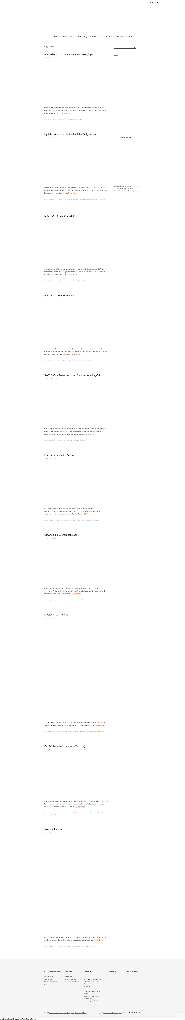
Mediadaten (119, 37)
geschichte (84, 520)
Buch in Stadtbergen (67, 360)
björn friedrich (66, 731)
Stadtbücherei (82, 440)
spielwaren (89, 360)
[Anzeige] (127, 94)
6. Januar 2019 (47, 832)
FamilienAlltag (82, 37)
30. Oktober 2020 (48, 378)
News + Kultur (52, 119)
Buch (70, 813)
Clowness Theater (76, 600)
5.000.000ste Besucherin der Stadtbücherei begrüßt (72, 375)
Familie (99, 813)
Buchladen (85, 281)
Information (51, 360)
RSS (155, 2)
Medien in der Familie (56, 614)
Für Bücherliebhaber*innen (59, 455)
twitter (152, 2)
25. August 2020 (48, 458)
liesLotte (53, 814)
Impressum (87, 986)
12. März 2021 (47, 137)
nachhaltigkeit (96, 520)
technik (94, 731)
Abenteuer (66, 600)
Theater (56, 814)
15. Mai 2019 (47, 618)
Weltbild (49, 201)
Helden (103, 813)
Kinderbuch (95, 199)
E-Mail (157, 2)
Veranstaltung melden (51, 981)
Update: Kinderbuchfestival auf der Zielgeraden (70, 134)
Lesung (89, 946)
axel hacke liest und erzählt (78, 946)
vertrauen (99, 731)
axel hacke (69, 946)
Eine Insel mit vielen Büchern (60, 215)
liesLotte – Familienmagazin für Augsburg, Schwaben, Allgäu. (67, 1013)
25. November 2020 (48, 299)
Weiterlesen (66, 113)
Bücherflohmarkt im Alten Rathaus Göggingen (69, 54)
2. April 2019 (47, 749)
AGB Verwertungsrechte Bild (92, 979)
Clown (91, 813)
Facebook (147, 2)
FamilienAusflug (67, 37)
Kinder (80, 731)
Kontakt (129, 37)
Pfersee (92, 281)
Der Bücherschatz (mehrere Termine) (64, 746)
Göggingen (80, 119)
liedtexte (94, 946)
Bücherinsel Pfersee (77, 281)
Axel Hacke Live (53, 829)
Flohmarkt (74, 119)
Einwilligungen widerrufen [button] (91, 1001)
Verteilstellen (117, 190)
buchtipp (70, 119)
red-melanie (55, 749)
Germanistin (78, 520)
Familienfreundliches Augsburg (112, 1013)
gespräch (76, 731)
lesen (89, 281)
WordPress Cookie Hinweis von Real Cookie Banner (18, 1019)
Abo (45, 984)
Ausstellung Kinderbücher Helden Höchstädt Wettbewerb (76, 199)
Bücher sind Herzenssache (59, 295)
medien (77, 440)
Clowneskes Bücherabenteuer (60, 534)
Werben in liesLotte (70, 979)
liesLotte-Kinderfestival (71, 981)
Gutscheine (79, 360)
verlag (45, 201)
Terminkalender (68, 976)
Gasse (74, 520)
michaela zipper (89, 731)
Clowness (95, 813)
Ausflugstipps (52, 199)
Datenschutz (87, 989)
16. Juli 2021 (47, 57)
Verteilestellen (48, 979)
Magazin (107, 37)
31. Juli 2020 (47, 538)
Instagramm (150, 2)
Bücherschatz (86, 813)
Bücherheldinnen (79, 813)
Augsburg (67, 281)
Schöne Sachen (52, 281)
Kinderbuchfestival (103, 199)
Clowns (82, 600)
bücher (65, 119)
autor (65, 946)
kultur (49, 814)
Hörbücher (84, 360)
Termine (55, 37)
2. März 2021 (47, 219)
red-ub (54, 57)
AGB (85, 976)
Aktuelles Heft (48, 976)
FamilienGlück (95, 37)
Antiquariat (65, 520)
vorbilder (104, 731)
